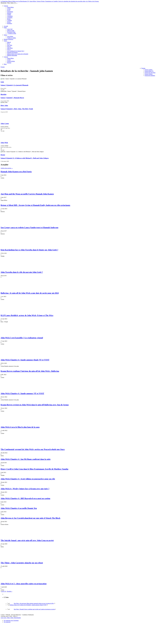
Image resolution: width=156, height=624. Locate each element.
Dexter (3, 155)
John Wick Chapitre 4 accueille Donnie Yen (19, 508)
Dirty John (4, 105)
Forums (143, 68)
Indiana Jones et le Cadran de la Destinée (17, 54)
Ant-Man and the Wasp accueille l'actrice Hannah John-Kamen (27, 194)
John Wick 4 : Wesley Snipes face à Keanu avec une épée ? (25, 489)
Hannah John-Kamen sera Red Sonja (16, 172)
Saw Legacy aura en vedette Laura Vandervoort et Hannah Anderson (29, 227)
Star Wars (9, 45)
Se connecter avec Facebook (11, 620)
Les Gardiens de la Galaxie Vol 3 (15, 51)
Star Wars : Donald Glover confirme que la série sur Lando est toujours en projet (34, 609)
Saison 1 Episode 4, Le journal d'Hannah (14, 85)
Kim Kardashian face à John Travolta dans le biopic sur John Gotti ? (29, 250)
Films (5, 27)
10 (5, 591)
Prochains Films (11, 32)
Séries (5, 35)
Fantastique (10, 11)
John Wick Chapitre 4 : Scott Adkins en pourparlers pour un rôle (28, 479)
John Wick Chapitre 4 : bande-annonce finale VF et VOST (25, 360)
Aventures (9, 17)
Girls (2, 82)
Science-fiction (11, 61)
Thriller (9, 14)
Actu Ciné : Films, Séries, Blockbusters (11, 617)
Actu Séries (10, 36)
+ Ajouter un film (11, 33)
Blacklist (3, 94)
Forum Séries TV (149, 71)
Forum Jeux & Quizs (150, 72)
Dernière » (9, 591)
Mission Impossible (12, 55)
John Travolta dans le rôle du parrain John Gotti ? (22, 272)
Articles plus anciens (7, 168)
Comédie (9, 20)
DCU (8, 43)
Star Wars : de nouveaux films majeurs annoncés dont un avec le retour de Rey (34, 603)
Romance (9, 23)
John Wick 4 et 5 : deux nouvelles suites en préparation (23, 584)
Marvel (9, 42)
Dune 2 (9, 46)
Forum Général (148, 74)
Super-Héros (10, 7)
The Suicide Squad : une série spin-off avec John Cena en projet (27, 540)
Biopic (9, 19)
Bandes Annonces (8, 39)
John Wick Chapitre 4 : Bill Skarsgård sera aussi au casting (25, 498)
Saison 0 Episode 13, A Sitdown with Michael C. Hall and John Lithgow (25, 158)
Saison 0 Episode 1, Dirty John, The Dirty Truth (17, 109)
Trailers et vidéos (11, 38)
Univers (6, 5)
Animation (10, 16)
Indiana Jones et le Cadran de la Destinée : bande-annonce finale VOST (28, 605)
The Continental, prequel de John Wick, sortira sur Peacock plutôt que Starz (33, 449)
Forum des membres (150, 75)
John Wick (10, 48)
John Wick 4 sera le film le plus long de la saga (20, 427)
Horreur (9, 13)
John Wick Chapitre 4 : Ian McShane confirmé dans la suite (26, 459)
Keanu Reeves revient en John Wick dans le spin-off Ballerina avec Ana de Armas (35, 405)
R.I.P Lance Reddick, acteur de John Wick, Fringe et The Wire (27, 315)
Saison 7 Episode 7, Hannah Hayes (12, 98)
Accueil (6, 26)
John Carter (5, 123)
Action (9, 8)
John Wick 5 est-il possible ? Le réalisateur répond (22, 338)
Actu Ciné (9, 29)
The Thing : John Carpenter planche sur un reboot (22, 563)
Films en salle (10, 30)
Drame (9, 22)
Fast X (9, 49)
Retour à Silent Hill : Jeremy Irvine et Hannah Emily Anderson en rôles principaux (35, 205)
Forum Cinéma (148, 69)
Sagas (5, 40)
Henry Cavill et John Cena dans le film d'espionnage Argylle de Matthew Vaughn (34, 469)
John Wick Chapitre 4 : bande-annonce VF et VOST (22, 393)
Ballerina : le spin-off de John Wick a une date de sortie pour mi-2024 (30, 293)
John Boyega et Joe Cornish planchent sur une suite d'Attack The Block (30, 518)
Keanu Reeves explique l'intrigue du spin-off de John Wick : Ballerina (30, 371)
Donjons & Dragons (12, 52)
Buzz (5, 64)
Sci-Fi (8, 10)
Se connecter (7, 622)
